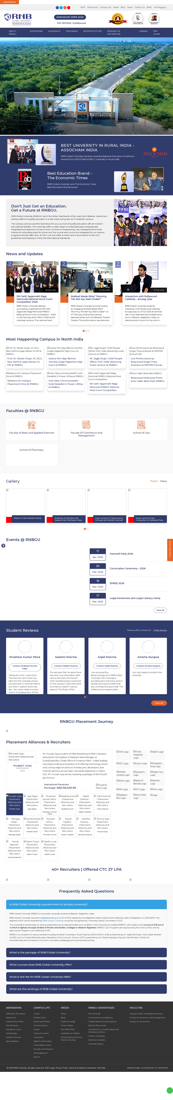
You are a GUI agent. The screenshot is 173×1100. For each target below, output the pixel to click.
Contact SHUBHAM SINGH (148, 666)
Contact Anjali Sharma (66, 666)
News (63, 1013)
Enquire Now (170, 549)
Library (143, 31)
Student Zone (40, 1017)
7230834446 (79, 23)
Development (149, 1068)
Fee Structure (12, 1025)
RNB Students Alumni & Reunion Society (71, 1038)
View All (160, 610)
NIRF (83, 7)
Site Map (101, 1068)
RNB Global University (53, 920)
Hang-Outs (38, 1037)
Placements (92, 7)
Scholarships (11, 1033)
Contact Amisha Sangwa (107, 666)
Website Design (133, 1068)
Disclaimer (91, 1068)
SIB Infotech (163, 1068)
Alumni (37, 1057)
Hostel (36, 1013)
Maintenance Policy (14, 1021)
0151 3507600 (64, 23)
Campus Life (105, 7)
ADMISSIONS (36, 31)
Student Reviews (13, 1037)
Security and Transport (43, 1049)
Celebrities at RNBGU (70, 1033)
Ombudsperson (41, 1053)
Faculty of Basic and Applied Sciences (146, 1013)
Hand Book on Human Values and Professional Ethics (103, 1030)
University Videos (95, 1044)
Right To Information (43, 1041)
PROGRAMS (72, 31)
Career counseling (96, 1036)
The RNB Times (68, 1029)
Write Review (160, 630)
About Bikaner (12, 1041)
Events (37, 1029)
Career (130, 7)
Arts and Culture (41, 1025)
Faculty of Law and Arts (140, 1021)
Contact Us (140, 7)
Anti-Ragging (160, 7)
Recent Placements (97, 1025)
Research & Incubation (113, 32)
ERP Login (156, 32)
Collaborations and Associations (102, 1021)
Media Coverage (68, 1021)
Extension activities (96, 1040)
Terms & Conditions (77, 1068)
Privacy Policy (62, 1068)
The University (94, 1013)
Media (116, 7)
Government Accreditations (100, 1017)
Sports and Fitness (42, 1021)
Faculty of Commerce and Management (147, 1017)
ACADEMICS (54, 31)
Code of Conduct (41, 1033)
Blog (123, 7)
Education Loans (13, 1029)
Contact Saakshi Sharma (25, 666)
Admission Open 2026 (70, 17)
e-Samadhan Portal (42, 1045)
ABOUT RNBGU (12, 32)
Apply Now (11, 1017)
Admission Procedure (15, 1013)
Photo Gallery (67, 1025)
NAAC (149, 7)
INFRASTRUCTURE (92, 31)
